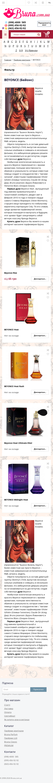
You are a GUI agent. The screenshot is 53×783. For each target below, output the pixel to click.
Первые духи (20, 188)
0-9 (21, 50)
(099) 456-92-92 (17, 25)
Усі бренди (31, 50)
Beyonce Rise (10, 273)
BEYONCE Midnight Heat (16, 500)
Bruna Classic (10, 741)
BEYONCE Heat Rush (14, 386)
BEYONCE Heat (11, 330)
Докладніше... (40, 279)
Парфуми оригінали (14, 730)
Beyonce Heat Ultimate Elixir (18, 443)
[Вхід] (43, 3)
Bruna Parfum (11, 734)
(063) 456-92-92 (17, 28)
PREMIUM (8, 745)
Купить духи (18, 221)
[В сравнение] (48, 237)
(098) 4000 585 (17, 22)
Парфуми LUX (10, 738)
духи (24, 159)
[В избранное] (48, 241)
